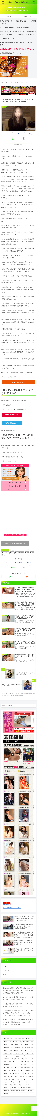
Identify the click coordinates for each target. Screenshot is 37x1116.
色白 (4, 555)
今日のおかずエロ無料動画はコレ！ (18, 2)
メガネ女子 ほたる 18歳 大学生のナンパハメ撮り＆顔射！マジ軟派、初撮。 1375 (18, 1005)
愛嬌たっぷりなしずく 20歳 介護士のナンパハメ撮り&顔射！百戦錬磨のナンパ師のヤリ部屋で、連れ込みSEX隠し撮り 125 (18, 1022)
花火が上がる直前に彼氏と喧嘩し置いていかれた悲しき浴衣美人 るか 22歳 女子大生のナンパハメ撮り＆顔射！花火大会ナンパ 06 (18, 990)
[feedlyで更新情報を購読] (9, 576)
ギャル (13, 550)
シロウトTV (6, 550)
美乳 (28, 552)
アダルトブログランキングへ (12, 908)
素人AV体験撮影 (20, 552)
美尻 (33, 552)
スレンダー (20, 550)
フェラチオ (6, 552)
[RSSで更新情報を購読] (27, 576)
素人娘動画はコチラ (11, 414)
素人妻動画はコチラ (11, 423)
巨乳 (12, 552)
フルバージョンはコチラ (18, 382)
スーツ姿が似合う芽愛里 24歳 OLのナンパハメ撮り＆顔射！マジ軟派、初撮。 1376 (18, 998)
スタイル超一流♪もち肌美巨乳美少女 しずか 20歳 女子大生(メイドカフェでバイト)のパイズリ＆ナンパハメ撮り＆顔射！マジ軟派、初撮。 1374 (18, 1013)
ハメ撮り (28, 550)
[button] (24, 139)
